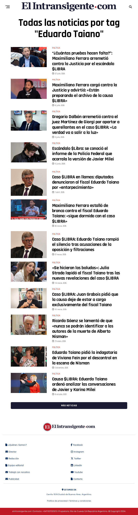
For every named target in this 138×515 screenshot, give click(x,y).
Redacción (13, 458)
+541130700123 (50, 511)
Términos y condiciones (80, 501)
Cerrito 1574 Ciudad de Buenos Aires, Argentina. (69, 492)
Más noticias (69, 405)
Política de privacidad (57, 501)
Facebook (77, 445)
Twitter (77, 458)
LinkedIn (77, 465)
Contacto (77, 479)
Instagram (78, 451)
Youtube (78, 472)
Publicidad (13, 479)
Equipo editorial (15, 465)
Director (12, 451)
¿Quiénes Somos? (17, 445)
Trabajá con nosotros (19, 472)
